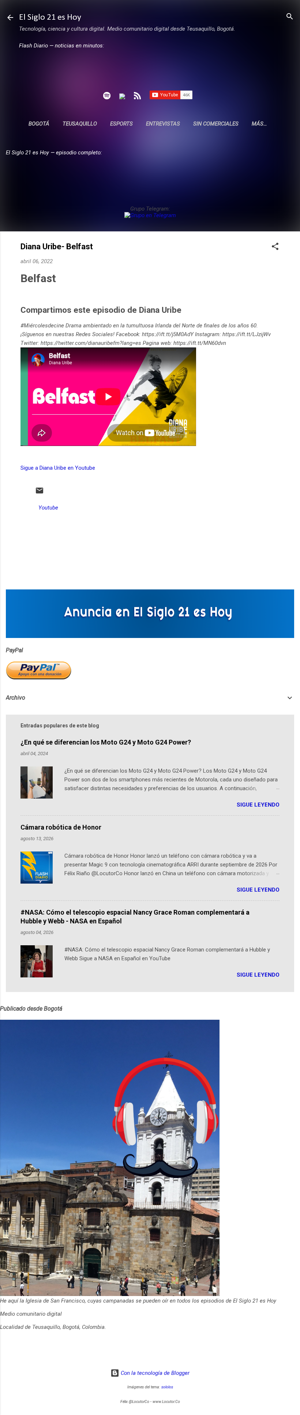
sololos (167, 1387)
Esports (121, 123)
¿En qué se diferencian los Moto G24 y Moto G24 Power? (105, 742)
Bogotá (39, 123)
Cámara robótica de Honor (60, 827)
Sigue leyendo (258, 804)
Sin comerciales (216, 123)
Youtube (48, 507)
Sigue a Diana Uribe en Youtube (57, 468)
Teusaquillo (80, 123)
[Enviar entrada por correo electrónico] (39, 493)
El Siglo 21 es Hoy (50, 17)
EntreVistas (163, 123)
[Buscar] (289, 17)
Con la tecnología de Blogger (154, 1373)
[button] (275, 247)
